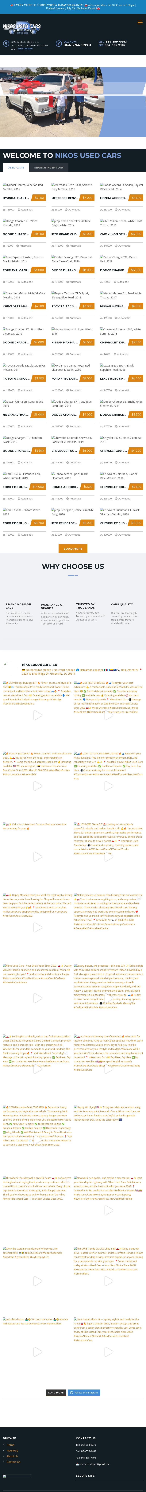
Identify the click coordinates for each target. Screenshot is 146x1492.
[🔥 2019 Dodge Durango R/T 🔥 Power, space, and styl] (37, 715)
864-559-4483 (116, 41)
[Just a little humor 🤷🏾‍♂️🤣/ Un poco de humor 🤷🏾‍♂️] (37, 1351)
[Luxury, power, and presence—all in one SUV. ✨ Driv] (108, 998)
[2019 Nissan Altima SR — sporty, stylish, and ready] (108, 1351)
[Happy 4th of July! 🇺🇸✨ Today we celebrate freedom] (108, 1139)
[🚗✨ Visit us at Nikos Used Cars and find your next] (37, 856)
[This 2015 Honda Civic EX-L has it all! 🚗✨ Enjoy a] (108, 1281)
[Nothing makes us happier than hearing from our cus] (108, 927)
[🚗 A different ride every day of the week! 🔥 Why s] (108, 1069)
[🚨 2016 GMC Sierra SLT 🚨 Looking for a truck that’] (108, 856)
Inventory (12, 1450)
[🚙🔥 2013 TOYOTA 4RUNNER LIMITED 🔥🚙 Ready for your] (108, 786)
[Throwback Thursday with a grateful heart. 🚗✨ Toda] (37, 1210)
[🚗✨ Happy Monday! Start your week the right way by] (37, 927)
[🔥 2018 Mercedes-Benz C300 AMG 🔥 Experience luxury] (37, 1139)
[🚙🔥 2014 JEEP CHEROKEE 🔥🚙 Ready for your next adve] (108, 715)
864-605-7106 (115, 45)
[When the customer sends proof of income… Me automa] (37, 1281)
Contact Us (13, 1462)
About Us (12, 1456)
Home (10, 1445)
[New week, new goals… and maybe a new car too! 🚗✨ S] (108, 1210)
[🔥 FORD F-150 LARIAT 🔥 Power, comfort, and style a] (37, 786)
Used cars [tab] (16, 167)
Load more (73, 548)
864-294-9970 (77, 45)
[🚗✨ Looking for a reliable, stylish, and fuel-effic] (37, 1069)
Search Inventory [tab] (49, 167)
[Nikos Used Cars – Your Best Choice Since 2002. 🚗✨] (37, 998)
